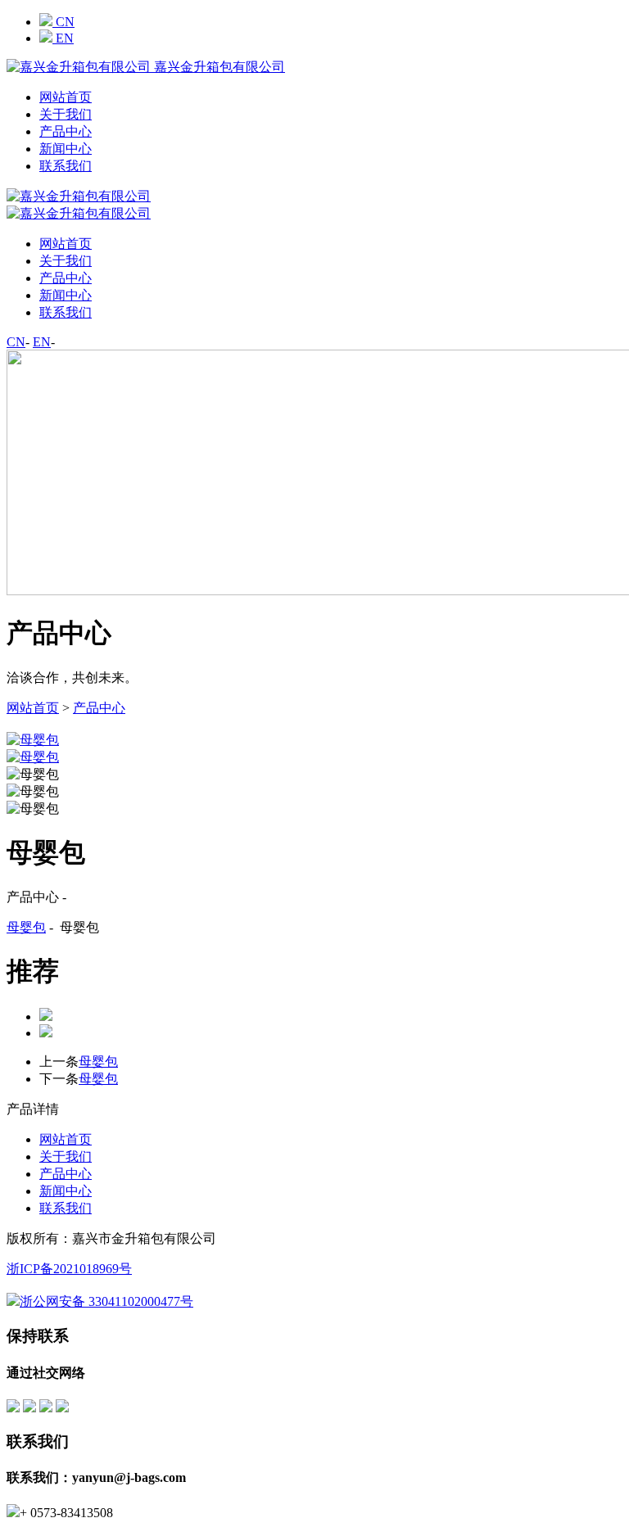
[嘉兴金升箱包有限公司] (79, 213)
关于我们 (65, 114)
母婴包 (26, 927)
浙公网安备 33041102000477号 (106, 1301)
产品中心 (65, 131)
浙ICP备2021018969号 (69, 1269)
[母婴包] (314, 724)
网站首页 (65, 97)
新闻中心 (65, 149)
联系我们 (65, 166)
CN (63, 22)
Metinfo (219, 1269)
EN (63, 38)
